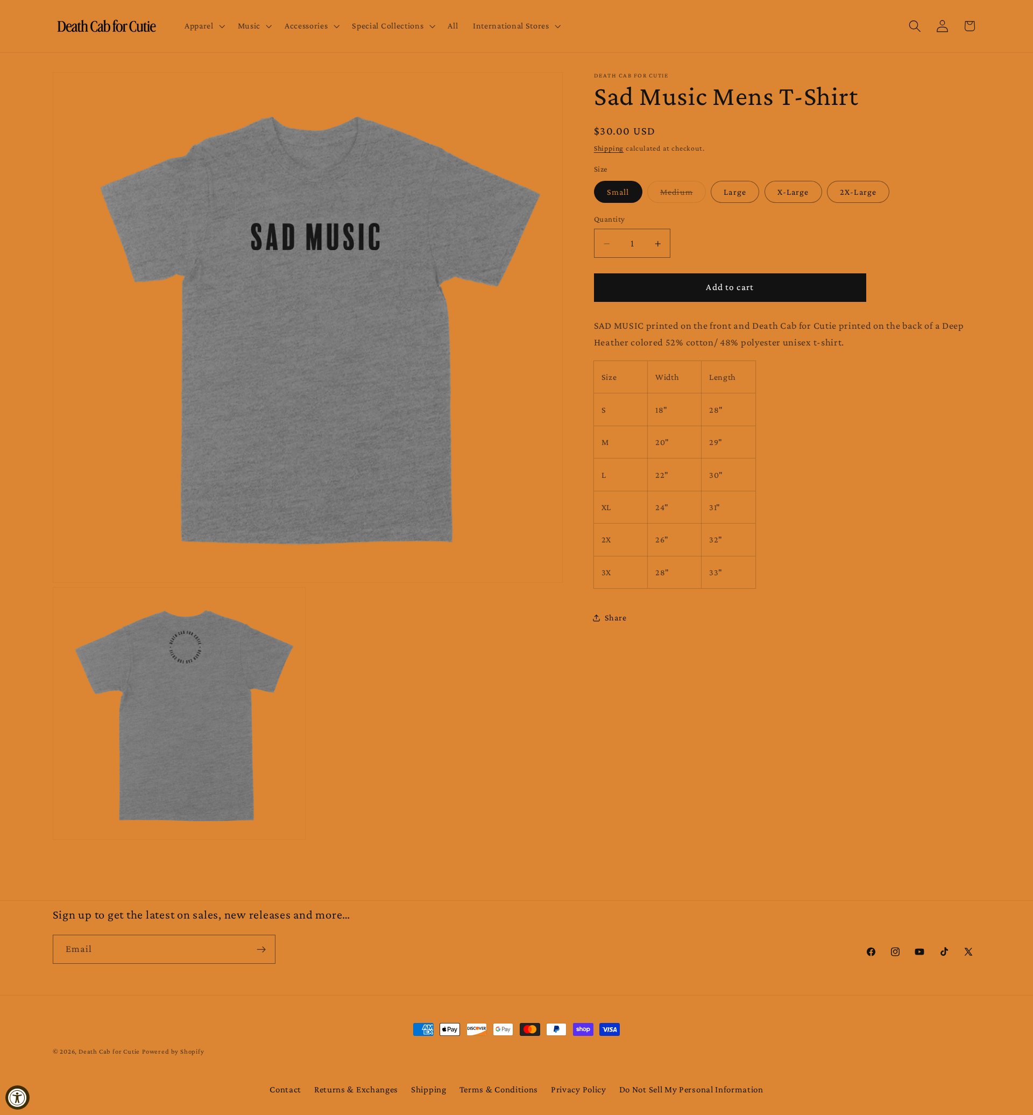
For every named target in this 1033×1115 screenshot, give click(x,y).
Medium (683, 195)
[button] (203, 26)
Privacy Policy (578, 1089)
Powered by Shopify (173, 1051)
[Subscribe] (261, 949)
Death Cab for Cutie (109, 1051)
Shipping (609, 148)
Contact (285, 1089)
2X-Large (858, 191)
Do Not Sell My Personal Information (691, 1089)
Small (618, 191)
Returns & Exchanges (356, 1089)
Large (735, 191)
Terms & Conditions (498, 1089)
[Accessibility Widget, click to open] (17, 1097)
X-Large (793, 191)
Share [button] (615, 617)
